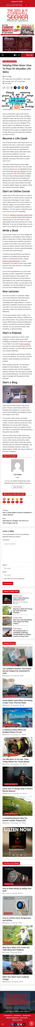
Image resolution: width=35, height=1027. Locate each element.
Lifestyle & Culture (17, 595)
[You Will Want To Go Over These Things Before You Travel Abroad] (17, 747)
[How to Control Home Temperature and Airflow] (17, 906)
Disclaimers (17, 1015)
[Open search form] (19, 55)
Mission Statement (12, 1018)
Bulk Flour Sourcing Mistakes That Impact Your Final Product (7, 621)
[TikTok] (24, 1024)
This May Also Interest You (9, 61)
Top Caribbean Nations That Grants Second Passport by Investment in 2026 (17, 671)
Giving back (26, 1015)
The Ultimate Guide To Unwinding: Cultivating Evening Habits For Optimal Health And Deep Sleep (7, 632)
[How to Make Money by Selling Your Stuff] (17, 876)
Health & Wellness (17, 628)
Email (5, 572)
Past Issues (24, 1018)
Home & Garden (17, 606)
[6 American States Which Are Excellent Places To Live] (17, 718)
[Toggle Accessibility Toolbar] (31, 1023)
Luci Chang (8, 76)
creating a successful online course (21, 215)
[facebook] (12, 1024)
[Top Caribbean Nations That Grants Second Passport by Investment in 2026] (17, 656)
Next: (15, 521)
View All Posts (17, 487)
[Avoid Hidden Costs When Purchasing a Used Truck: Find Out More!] (17, 688)
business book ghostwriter (11, 261)
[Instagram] (18, 1024)
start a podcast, (25, 344)
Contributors (8, 1015)
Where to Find (17, 1020)
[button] (3, 55)
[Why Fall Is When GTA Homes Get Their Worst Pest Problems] (17, 935)
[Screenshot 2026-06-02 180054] (17, 44)
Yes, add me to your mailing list (14, 578)
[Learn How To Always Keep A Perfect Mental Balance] (17, 776)
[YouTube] (21, 1024)
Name (5, 565)
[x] (15, 1024)
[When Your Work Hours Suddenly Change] (17, 965)
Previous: (17, 512)
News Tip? (29, 55)
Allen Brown (7, 675)
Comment (6, 540)
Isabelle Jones (7, 793)
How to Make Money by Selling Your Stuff (7, 599)
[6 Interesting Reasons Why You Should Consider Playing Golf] (17, 806)
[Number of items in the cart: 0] (26, 5)
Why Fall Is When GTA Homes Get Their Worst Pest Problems (7, 610)
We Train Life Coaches (18, 171)
